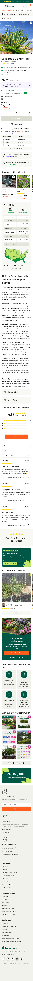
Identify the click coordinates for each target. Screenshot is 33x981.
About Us (5, 866)
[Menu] (3, 6)
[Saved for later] (31, 23)
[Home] (9, 5)
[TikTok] (8, 959)
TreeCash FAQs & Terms (9, 911)
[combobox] (16, 455)
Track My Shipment (7, 851)
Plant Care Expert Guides (9, 872)
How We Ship (6, 905)
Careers (4, 869)
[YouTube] (17, 959)
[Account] (26, 5)
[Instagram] (3, 959)
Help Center (5, 902)
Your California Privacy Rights (10, 938)
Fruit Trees (19, 10)
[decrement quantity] (3, 112)
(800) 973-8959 (11, 164)
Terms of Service (7, 932)
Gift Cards (5, 878)
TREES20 (9, 133)
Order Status (5, 896)
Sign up (16, 809)
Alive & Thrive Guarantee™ (10, 926)
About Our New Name (8, 914)
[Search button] (23, 6)
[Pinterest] (21, 959)
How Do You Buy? (10, 563)
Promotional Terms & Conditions (11, 941)
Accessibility (5, 935)
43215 (12, 90)
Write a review (16, 437)
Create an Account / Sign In (10, 854)
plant (4, 450)
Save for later (18, 124)
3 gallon (5, 106)
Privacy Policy (6, 923)
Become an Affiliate (8, 885)
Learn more (14, 156)
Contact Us (5, 832)
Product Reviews (7, 882)
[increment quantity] (30, 112)
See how (18, 90)
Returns (4, 929)
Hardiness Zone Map (8, 908)
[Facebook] (12, 959)
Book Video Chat (16, 653)
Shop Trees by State (8, 875)
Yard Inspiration (6, 888)
